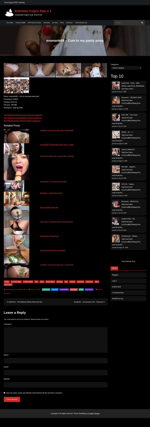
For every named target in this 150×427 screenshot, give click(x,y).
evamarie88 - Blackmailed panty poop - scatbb (57, 144)
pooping (59, 282)
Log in (114, 281)
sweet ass (89, 282)
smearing (80, 282)
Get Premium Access (34, 22)
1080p (7, 282)
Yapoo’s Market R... (128, 149)
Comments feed (118, 293)
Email (6, 367)
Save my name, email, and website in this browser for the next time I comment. (34, 393)
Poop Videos (50, 282)
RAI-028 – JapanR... (128, 167)
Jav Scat (55, 22)
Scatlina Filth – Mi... (128, 219)
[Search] (142, 22)
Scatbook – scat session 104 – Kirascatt (88, 302)
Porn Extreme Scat (128, 261)
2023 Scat (46, 289)
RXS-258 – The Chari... (129, 115)
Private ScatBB (20, 22)
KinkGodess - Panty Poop (49, 236)
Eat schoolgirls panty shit (49, 207)
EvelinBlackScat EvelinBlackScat (16, 289)
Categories (115, 64)
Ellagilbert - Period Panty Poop (51, 193)
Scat (81, 289)
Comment (8, 324)
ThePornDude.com (81, 22)
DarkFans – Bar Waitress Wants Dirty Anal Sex (25, 302)
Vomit (62, 22)
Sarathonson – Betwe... (129, 236)
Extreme (74, 289)
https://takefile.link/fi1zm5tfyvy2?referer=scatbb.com (22, 121)
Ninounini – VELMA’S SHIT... (131, 97)
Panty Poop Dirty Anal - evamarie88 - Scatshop (57, 156)
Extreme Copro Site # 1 (33, 11)
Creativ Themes (94, 413)
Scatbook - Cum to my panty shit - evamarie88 (56, 130)
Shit (66, 282)
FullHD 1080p (28, 282)
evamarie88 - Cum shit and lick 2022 (53, 181)
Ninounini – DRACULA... (130, 201)
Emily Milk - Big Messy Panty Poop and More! (56, 222)
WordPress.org (117, 298)
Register (115, 275)
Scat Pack (69, 22)
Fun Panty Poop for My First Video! (52, 250)
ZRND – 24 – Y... (127, 132)
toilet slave (8, 284)
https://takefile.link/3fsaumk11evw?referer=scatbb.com (23, 115)
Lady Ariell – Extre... (128, 83)
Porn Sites (10, 22)
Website (7, 379)
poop (42, 282)
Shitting (72, 282)
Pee (36, 282)
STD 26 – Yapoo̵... (128, 184)
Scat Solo (47, 22)
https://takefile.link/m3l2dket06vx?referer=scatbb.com (23, 118)
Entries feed (116, 287)
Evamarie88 (64, 289)
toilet (96, 282)
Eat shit (54, 289)
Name (6, 355)
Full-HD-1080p (16, 282)
